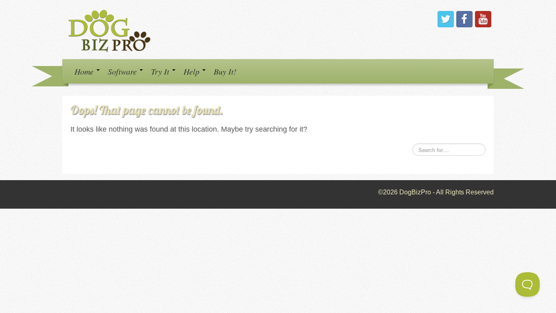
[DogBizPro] (110, 29)
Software (123, 71)
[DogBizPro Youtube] (483, 19)
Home (85, 71)
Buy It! (225, 71)
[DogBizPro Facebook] (464, 19)
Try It (161, 71)
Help (192, 71)
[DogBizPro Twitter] (446, 19)
